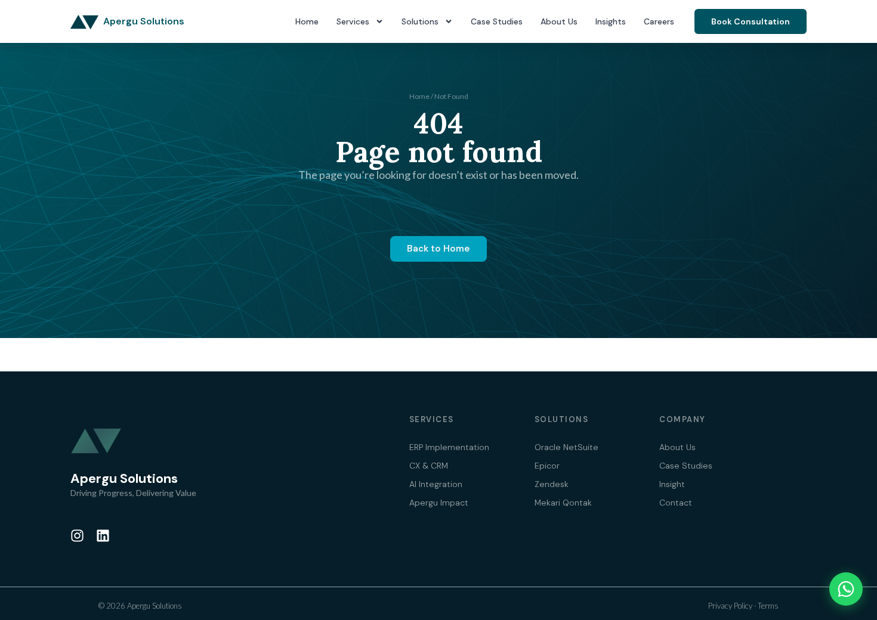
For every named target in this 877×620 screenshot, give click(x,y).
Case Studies (497, 21)
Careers (659, 21)
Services (352, 21)
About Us (559, 21)
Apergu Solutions (143, 21)
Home (307, 21)
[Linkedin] (103, 535)
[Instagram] (77, 535)
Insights (610, 21)
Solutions (420, 21)
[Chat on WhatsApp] (846, 589)
